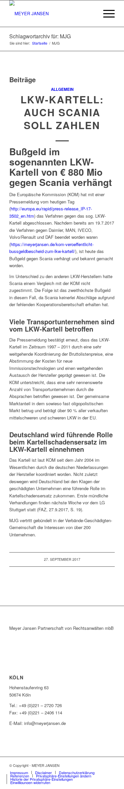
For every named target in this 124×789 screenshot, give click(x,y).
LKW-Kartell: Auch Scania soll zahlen (62, 112)
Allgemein (62, 89)
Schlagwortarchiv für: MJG (40, 36)
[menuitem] (90, 13)
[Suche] (90, 13)
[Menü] (106, 13)
